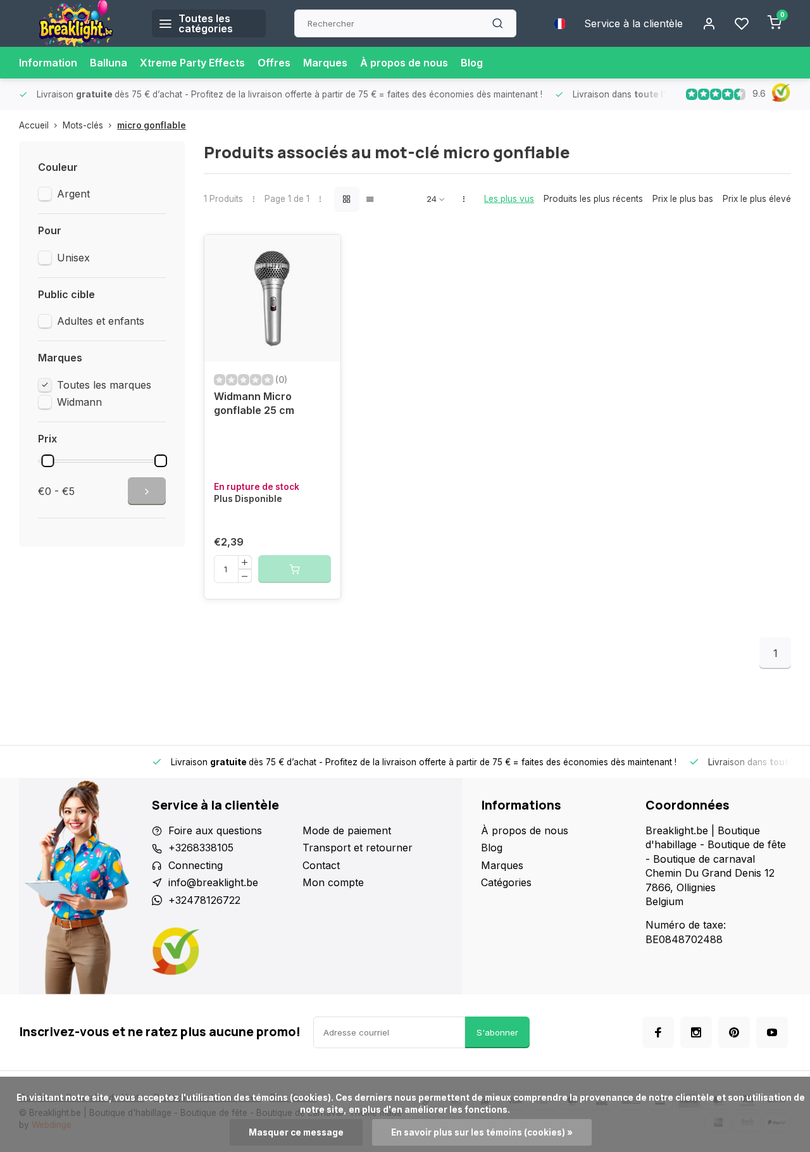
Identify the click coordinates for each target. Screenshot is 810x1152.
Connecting (195, 865)
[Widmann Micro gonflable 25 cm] (272, 298)
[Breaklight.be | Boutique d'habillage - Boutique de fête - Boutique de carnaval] (76, 23)
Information (48, 62)
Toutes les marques (104, 385)
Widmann (79, 402)
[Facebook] (658, 1032)
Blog (472, 62)
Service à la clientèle (633, 23)
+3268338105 (201, 847)
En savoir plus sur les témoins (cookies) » (482, 1132)
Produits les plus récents (593, 199)
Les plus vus (509, 199)
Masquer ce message (296, 1132)
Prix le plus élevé (757, 199)
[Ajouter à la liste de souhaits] (321, 253)
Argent (73, 193)
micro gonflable (151, 125)
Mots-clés (83, 125)
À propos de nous (404, 62)
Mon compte (333, 882)
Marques (325, 62)
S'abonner (497, 1032)
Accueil (34, 125)
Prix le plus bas (682, 199)
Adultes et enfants (100, 321)
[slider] (47, 460)
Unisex (73, 257)
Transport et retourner (357, 847)
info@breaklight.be (213, 882)
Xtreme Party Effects (192, 62)
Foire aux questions (215, 830)
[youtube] (772, 1032)
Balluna (108, 62)
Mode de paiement (346, 830)
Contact (321, 865)
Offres (274, 62)
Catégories (506, 882)
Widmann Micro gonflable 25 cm (254, 403)
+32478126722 (204, 900)
